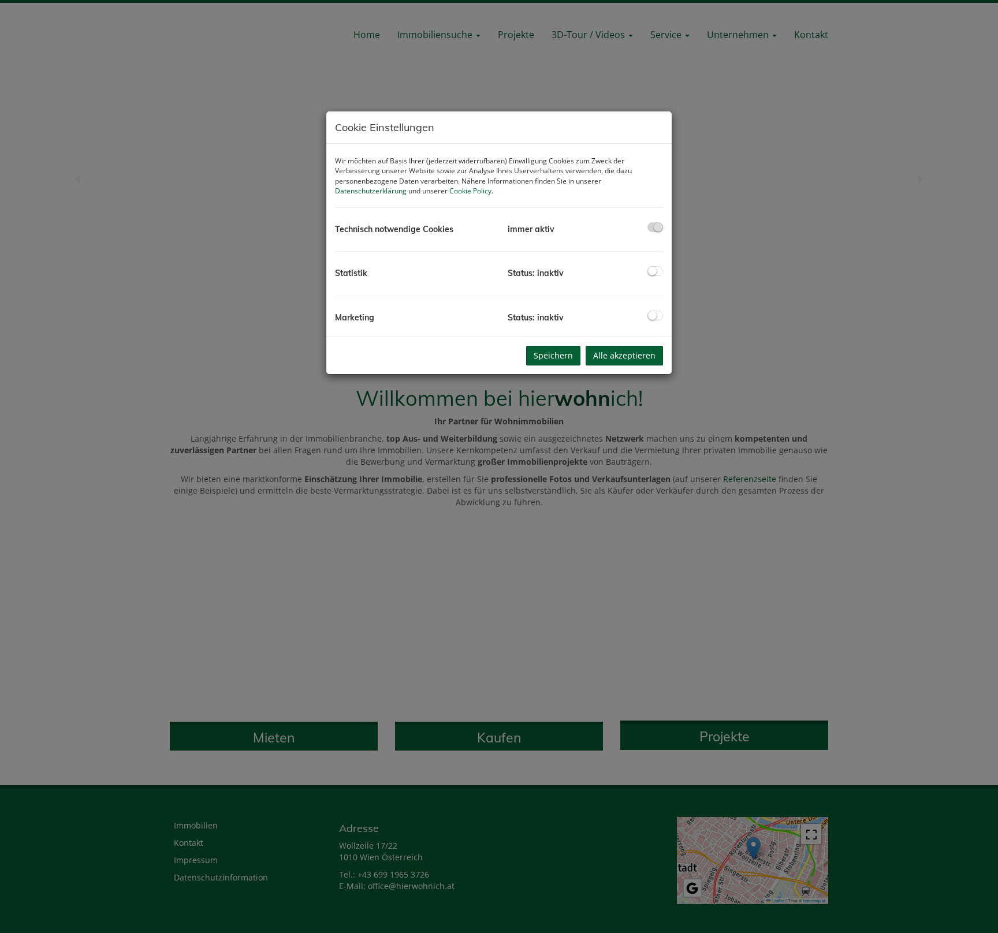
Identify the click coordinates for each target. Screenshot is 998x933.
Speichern (553, 355)
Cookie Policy (470, 191)
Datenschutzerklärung (371, 191)
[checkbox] (655, 227)
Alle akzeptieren (624, 355)
